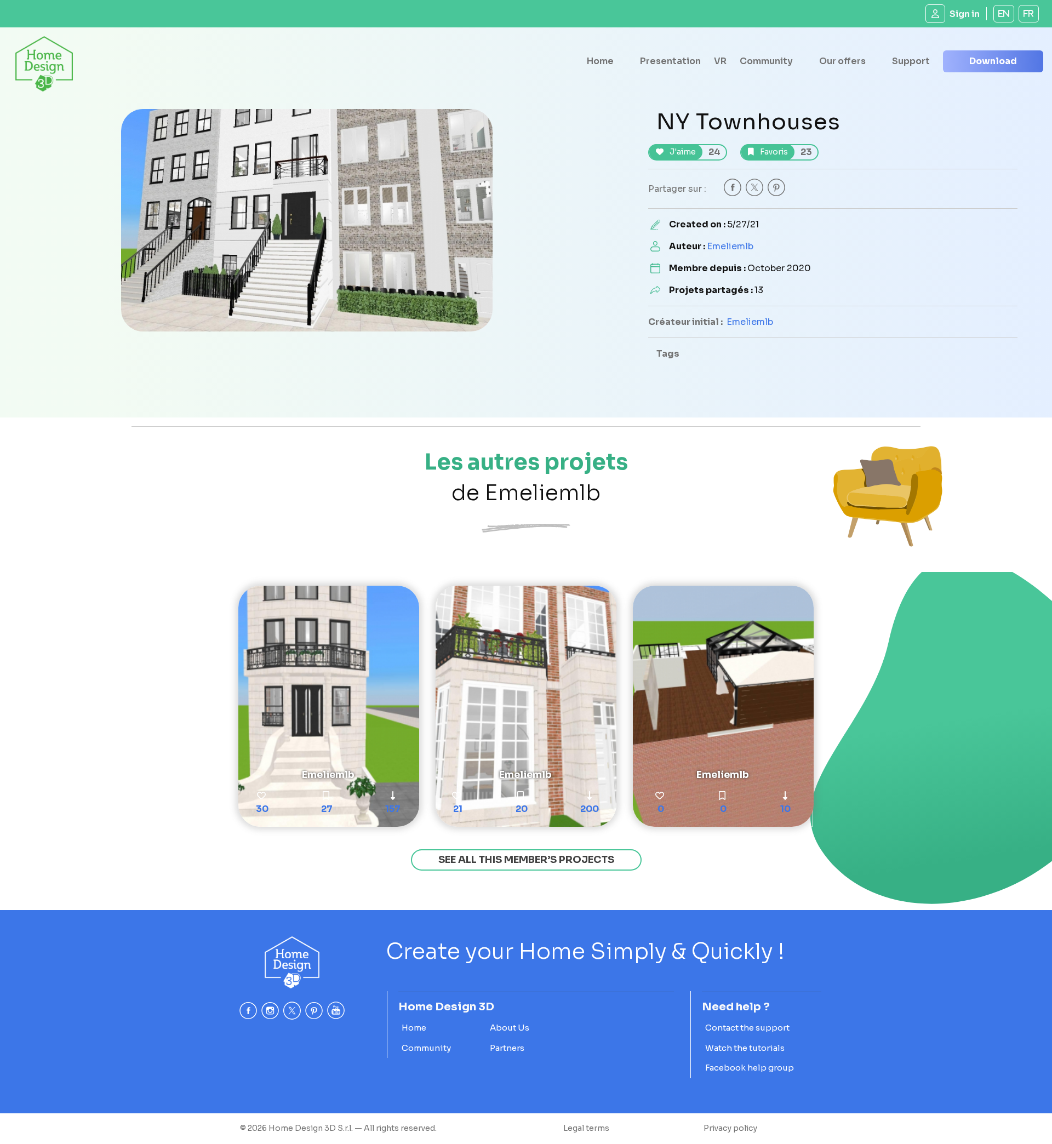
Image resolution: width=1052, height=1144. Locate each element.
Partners (507, 1048)
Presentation (670, 61)
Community (766, 61)
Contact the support (747, 1027)
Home (600, 61)
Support (911, 61)
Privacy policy (730, 1128)
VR (720, 61)
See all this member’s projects (526, 860)
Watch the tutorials (745, 1048)
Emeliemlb (730, 246)
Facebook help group (749, 1067)
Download (993, 61)
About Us (509, 1027)
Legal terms (586, 1128)
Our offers (842, 61)
